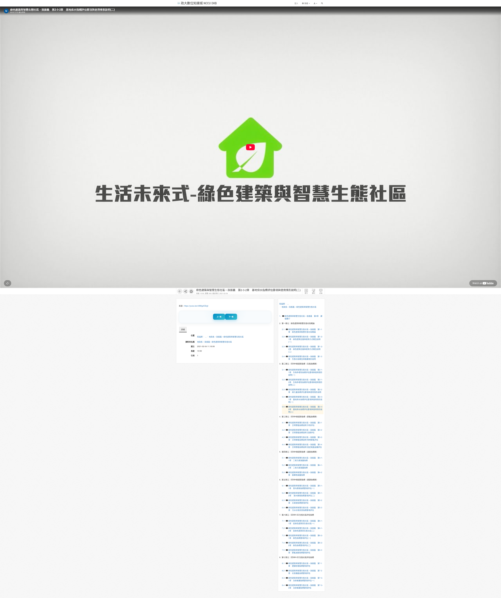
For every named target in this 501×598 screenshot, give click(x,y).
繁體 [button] (306, 3)
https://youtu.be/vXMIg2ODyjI (196, 305)
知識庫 (200, 336)
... (206, 336)
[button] (315, 3)
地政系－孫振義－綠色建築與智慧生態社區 (226, 336)
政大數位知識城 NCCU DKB (199, 3)
